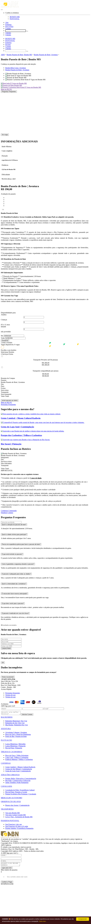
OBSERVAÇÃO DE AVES (11, 801)
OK (3, 662)
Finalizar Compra (7, 513)
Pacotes (8, 45)
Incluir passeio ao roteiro (10, 400)
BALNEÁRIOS (6, 717)
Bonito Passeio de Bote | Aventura (46, 55)
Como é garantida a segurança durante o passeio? (18, 564)
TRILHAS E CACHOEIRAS (11, 752)
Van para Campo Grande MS (15, 815)
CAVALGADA (6, 786)
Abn (6, 22)
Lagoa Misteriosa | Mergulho (15, 744)
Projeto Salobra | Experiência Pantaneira (19, 828)
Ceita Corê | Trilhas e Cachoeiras (16, 757)
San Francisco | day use (13, 824)
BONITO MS (15, 17)
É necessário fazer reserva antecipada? (14, 593)
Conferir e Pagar (7, 882)
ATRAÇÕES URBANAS (10, 775)
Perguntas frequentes (12, 693)
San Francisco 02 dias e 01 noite (16, 826)
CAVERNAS (6, 763)
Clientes (8, 33)
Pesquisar (5, 340)
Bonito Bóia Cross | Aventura (15, 68)
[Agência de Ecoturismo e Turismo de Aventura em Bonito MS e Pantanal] (45, 4)
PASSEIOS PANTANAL (10, 821)
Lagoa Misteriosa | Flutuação (15, 746)
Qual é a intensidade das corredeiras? (14, 584)
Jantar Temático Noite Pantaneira (16, 782)
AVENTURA (6, 729)
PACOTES (9, 26)
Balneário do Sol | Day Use (15, 723)
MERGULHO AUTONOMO (11, 798)
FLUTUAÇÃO (6, 740)
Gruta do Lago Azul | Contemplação (18, 771)
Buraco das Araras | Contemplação (17, 805)
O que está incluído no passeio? (12, 554)
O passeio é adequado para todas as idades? (16, 574)
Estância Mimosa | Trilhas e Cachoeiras (19, 759)
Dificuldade (6, 174)
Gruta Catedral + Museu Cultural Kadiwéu (20, 767)
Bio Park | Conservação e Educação (17, 780)
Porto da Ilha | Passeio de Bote (16, 736)
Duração (5, 156)
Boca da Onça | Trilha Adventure (16, 755)
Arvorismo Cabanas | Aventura (16, 732)
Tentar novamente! (8, 677)
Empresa (8, 24)
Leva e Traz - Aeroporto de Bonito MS (19, 817)
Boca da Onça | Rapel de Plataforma (18, 734)
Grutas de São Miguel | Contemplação (18, 769)
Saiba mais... (43, 921)
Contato (8, 28)
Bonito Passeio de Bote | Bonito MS (19, 55)
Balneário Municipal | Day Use (16, 721)
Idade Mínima (6, 146)
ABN (3, 55)
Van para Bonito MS (12, 813)
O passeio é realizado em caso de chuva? (15, 613)
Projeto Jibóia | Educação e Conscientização (20, 778)
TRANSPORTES (7, 809)
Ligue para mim (7, 868)
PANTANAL (14, 19)
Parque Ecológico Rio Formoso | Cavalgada (20, 794)
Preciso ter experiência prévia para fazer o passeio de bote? (21, 544)
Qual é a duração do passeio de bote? (14, 524)
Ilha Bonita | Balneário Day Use (16, 725)
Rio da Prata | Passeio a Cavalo (16, 792)
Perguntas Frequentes (9, 91)
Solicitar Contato (27, 714)
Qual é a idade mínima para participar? (14, 534)
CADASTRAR (6, 648)
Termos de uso (10, 695)
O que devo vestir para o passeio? (13, 603)
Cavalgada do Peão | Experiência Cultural (20, 790)
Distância (5, 165)
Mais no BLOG (6, 89)
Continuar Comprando (9, 511)
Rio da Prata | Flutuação (13, 748)
